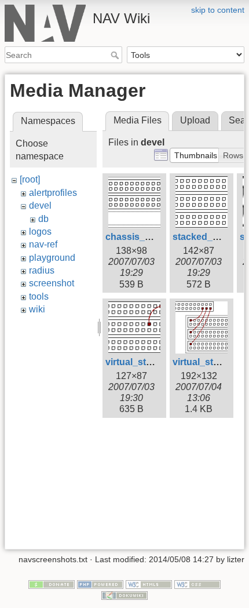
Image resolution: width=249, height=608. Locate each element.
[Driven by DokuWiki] (124, 594)
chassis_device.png (149, 237)
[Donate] (51, 583)
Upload (195, 120)
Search (116, 55)
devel (40, 205)
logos (40, 231)
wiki (37, 309)
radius (41, 270)
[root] (30, 179)
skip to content (217, 9)
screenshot (51, 283)
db (43, 219)
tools (39, 296)
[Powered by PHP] (100, 583)
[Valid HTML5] (149, 583)
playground (52, 258)
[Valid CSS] (197, 583)
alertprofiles (53, 193)
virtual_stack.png (143, 362)
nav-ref (43, 244)
